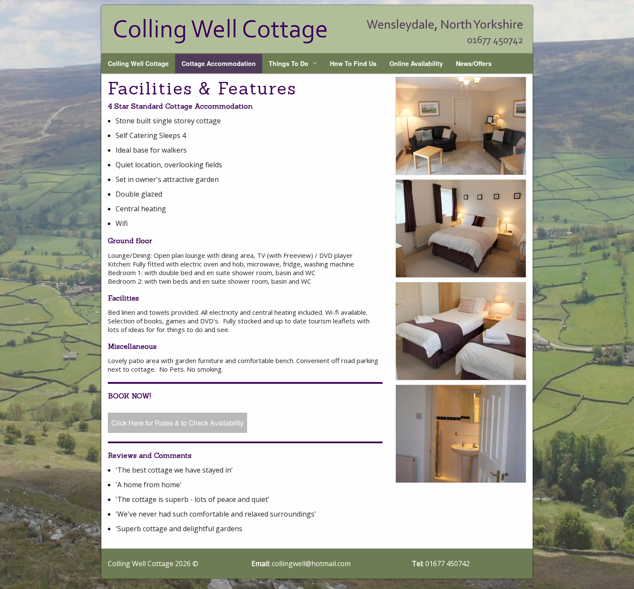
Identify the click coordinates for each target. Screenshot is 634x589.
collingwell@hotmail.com (311, 563)
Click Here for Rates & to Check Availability (177, 423)
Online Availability (416, 63)
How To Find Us (353, 63)
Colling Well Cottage (138, 63)
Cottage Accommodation (219, 63)
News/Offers (474, 63)
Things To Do (288, 63)
